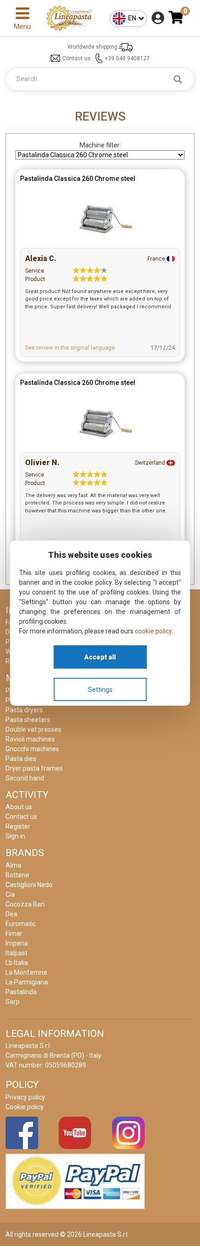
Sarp (13, 1001)
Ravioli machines (30, 739)
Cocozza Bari (25, 904)
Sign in (15, 836)
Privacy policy (25, 1097)
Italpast (16, 953)
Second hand (25, 778)
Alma (13, 865)
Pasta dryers (24, 710)
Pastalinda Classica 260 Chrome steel (77, 178)
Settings (100, 689)
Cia (10, 894)
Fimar (14, 933)
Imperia (17, 943)
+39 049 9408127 (127, 58)
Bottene (17, 875)
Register (18, 826)
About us (19, 807)
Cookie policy (25, 1107)
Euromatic (21, 923)
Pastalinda (21, 992)
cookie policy (153, 631)
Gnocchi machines (32, 749)
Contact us (76, 58)
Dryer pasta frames (34, 768)
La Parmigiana (27, 982)
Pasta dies (21, 758)
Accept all (100, 656)
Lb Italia (17, 962)
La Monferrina (26, 972)
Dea (11, 914)
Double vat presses (33, 729)
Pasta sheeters (28, 719)
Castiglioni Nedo (29, 884)
